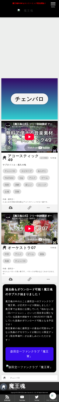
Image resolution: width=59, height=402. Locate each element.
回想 (7, 184)
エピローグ (26, 171)
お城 (7, 191)
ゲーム (44, 178)
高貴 (7, 261)
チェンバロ (10, 171)
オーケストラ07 (22, 248)
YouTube (9, 178)
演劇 (17, 184)
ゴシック (42, 184)
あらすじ (42, 171)
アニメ (32, 178)
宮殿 (17, 191)
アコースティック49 (23, 158)
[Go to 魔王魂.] (4, 378)
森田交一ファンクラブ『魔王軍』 (29, 354)
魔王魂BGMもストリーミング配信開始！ (29, 3)
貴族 (42, 254)
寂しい (28, 184)
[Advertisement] (29, 47)
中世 (7, 254)
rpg (21, 178)
